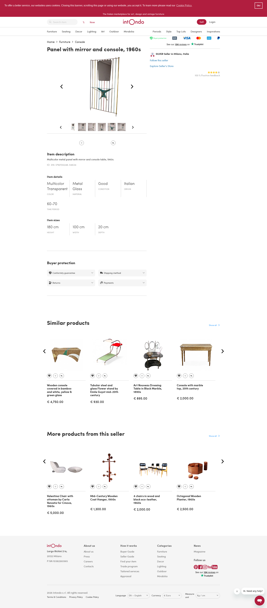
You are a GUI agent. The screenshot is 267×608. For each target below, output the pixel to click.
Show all (213, 325)
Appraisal (125, 576)
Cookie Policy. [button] (184, 5)
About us (88, 551)
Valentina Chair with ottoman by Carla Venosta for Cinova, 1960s (60, 501)
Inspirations (213, 31)
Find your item (128, 561)
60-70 (52, 204)
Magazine (199, 551)
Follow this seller (159, 60)
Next (132, 86)
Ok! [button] (259, 5)
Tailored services (129, 571)
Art (102, 31)
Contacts (89, 566)
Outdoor (114, 31)
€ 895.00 (140, 398)
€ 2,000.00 (185, 398)
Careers (88, 561)
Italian (129, 184)
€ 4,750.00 (55, 401)
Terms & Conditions (56, 597)
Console (80, 42)
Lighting (91, 31)
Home (51, 42)
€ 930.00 (97, 401)
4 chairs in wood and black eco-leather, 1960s (147, 499)
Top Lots (181, 31)
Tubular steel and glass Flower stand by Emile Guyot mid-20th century (104, 390)
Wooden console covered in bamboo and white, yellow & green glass (59, 390)
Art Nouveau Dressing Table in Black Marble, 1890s (148, 388)
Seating (66, 31)
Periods (157, 31)
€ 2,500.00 (185, 509)
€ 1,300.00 (98, 509)
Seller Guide (127, 556)
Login (212, 21)
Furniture (52, 31)
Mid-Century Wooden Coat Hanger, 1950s (104, 497)
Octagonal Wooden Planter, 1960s (189, 497)
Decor (78, 31)
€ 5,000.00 (55, 512)
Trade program (129, 566)
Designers (196, 31)
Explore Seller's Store (162, 66)
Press (87, 556)
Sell (202, 21)
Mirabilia (129, 31)
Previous (61, 86)
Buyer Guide (127, 551)
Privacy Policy (76, 597)
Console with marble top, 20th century (190, 387)
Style (169, 31)
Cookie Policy (92, 597)
